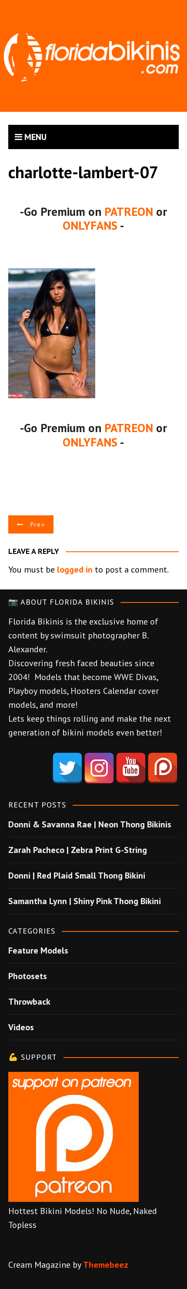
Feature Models (38, 950)
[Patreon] (162, 768)
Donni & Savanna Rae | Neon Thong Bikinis (89, 824)
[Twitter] (67, 768)
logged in (75, 569)
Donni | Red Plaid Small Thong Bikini (76, 875)
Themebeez (105, 1264)
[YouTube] (131, 768)
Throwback (29, 1001)
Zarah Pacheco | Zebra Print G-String (77, 850)
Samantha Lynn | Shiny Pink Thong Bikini (84, 901)
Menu (34, 137)
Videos (21, 1027)
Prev (37, 524)
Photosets (27, 976)
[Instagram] (99, 768)
